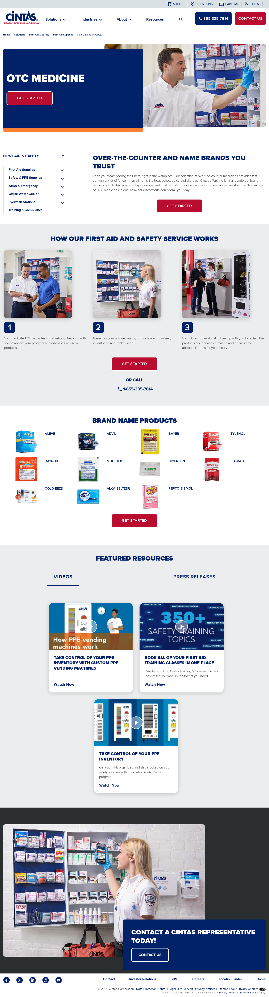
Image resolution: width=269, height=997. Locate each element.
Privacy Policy (227, 992)
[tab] (63, 576)
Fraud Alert (185, 988)
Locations (205, 4)
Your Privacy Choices (245, 988)
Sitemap (223, 988)
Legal (172, 988)
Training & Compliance (26, 210)
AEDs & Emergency (23, 185)
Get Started (29, 98)
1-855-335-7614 (138, 389)
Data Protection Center (151, 988)
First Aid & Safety (39, 35)
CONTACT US (150, 955)
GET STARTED (179, 206)
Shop (177, 4)
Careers (231, 4)
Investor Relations (142, 979)
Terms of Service (249, 992)
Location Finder (230, 979)
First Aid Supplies (63, 35)
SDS (174, 979)
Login (255, 4)
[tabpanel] (134, 694)
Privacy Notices (205, 988)
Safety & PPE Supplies (25, 177)
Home (6, 35)
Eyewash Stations (22, 202)
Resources (155, 19)
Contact (250, 18)
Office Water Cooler (24, 193)
